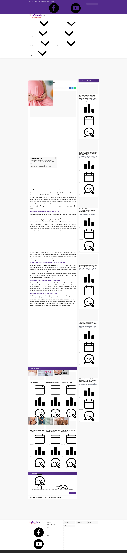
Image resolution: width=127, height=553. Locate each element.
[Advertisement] (39, 68)
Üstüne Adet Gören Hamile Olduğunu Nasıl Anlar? (41, 165)
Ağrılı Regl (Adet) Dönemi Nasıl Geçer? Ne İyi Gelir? (37, 381)
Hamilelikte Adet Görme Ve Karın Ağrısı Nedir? (40, 166)
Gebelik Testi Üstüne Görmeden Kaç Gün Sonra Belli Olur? (42, 162)
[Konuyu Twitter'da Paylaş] (72, 88)
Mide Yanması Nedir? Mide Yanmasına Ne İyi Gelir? (67, 381)
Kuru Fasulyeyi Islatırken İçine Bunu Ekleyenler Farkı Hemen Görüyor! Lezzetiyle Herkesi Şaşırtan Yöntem (87, 97)
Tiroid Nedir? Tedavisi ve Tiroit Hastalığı (37, 431)
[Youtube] (75, 8)
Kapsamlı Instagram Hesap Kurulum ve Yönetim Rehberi (52, 381)
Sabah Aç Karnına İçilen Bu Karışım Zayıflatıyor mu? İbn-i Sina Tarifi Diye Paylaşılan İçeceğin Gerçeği (87, 380)
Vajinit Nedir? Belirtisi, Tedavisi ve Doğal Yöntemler (53, 431)
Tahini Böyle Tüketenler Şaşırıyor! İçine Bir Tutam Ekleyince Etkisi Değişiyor (88, 266)
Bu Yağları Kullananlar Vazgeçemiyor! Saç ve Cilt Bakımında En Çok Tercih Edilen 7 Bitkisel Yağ (88, 153)
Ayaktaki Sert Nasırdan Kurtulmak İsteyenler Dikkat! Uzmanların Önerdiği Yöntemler (88, 323)
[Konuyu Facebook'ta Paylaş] (70, 88)
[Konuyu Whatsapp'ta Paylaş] (75, 88)
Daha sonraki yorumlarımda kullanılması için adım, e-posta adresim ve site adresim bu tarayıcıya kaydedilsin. (52, 489)
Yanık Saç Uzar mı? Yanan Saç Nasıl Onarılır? (68, 431)
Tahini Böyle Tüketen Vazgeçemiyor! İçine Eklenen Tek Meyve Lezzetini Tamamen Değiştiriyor (87, 210)
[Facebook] (53, 8)
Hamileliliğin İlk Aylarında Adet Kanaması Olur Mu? (41, 160)
